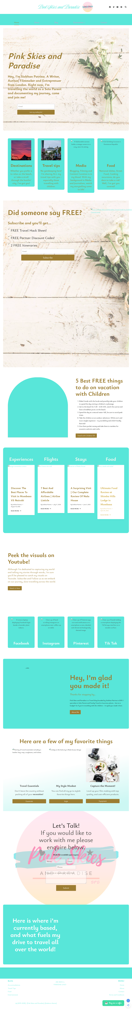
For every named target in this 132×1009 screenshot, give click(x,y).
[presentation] (21, 474)
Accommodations (14, 985)
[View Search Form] (125, 7)
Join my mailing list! (36, 112)
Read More (16, 511)
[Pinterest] (121, 7)
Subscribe (48, 257)
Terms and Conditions (116, 995)
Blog (56, 22)
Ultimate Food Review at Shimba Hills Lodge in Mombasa (108, 496)
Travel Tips (12, 988)
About (36, 22)
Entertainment (13, 995)
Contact (104, 22)
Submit (66, 888)
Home (16, 22)
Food (9, 991)
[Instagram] (117, 7)
